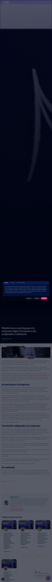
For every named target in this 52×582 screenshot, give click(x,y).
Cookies (6, 282)
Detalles (12, 282)
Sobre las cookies (21, 282)
